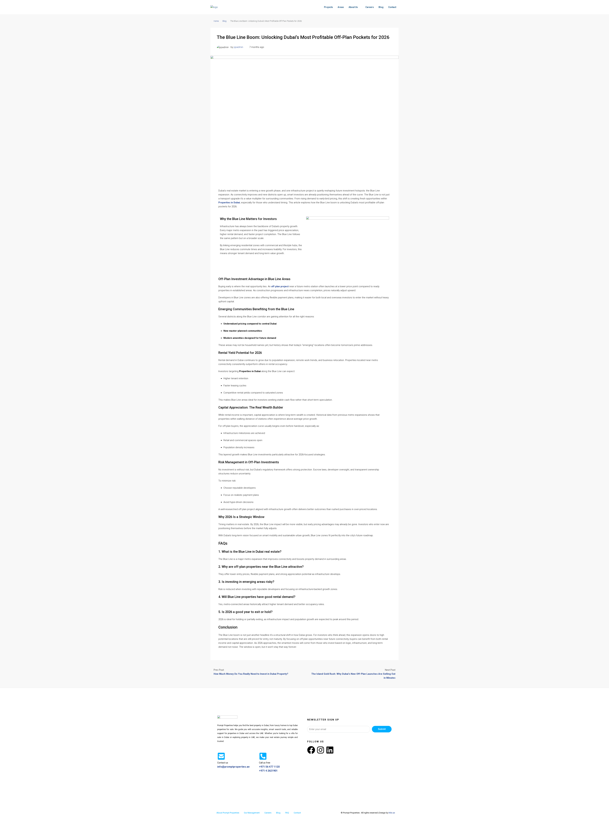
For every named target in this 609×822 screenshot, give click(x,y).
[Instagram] (320, 750)
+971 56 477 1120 (269, 766)
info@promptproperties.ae (233, 766)
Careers (369, 7)
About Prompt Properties (227, 813)
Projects (328, 7)
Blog (381, 7)
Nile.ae (392, 813)
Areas (341, 7)
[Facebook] (311, 750)
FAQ (287, 813)
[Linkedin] (330, 750)
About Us (353, 7)
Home (216, 21)
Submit (382, 729)
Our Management (252, 813)
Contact (392, 7)
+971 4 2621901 (268, 770)
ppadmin (238, 47)
